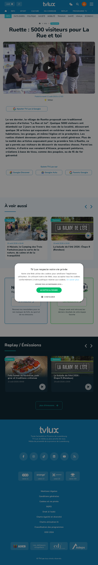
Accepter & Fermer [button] (49, 290)
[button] (49, 284)
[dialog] (49, 282)
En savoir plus (73, 279)
